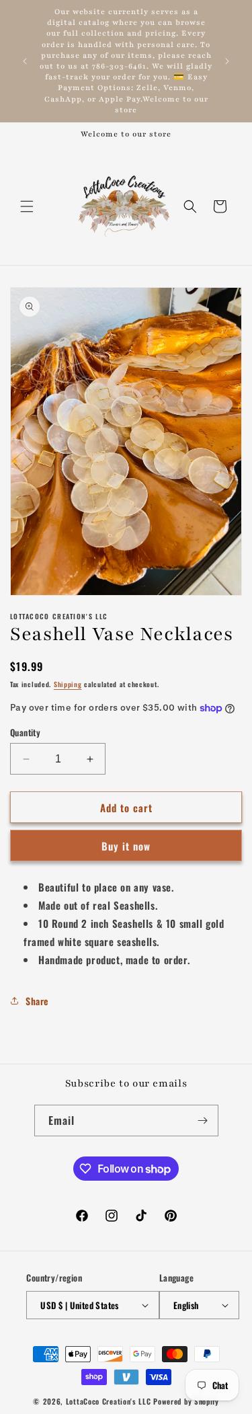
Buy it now (126, 845)
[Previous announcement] (25, 61)
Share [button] (37, 1001)
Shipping (68, 684)
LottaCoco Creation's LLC (108, 1401)
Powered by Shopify (186, 1401)
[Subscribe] (203, 1120)
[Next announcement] (227, 61)
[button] (27, 206)
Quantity (25, 732)
